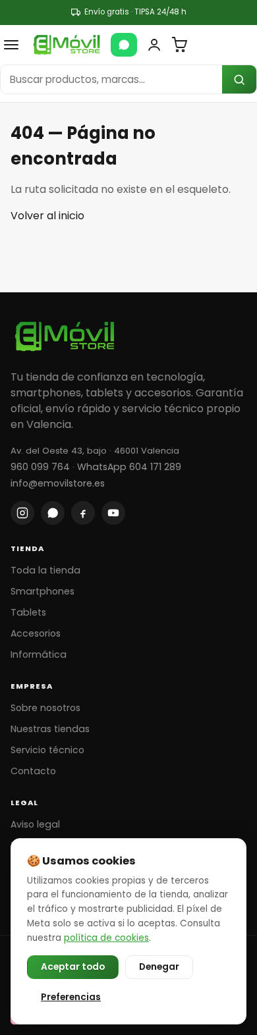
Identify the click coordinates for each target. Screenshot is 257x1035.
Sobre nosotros (45, 707)
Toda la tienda (45, 570)
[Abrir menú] (11, 44)
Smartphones (42, 591)
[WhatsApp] (124, 45)
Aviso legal (35, 824)
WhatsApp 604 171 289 (129, 466)
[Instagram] (22, 513)
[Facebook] (83, 513)
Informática (39, 654)
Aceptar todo (73, 967)
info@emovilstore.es (58, 483)
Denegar (159, 967)
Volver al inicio (47, 215)
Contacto (33, 771)
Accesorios (36, 633)
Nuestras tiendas (50, 728)
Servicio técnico (47, 749)
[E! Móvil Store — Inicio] (66, 45)
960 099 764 (40, 466)
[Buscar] (239, 79)
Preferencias (71, 997)
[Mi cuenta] (154, 45)
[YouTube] (113, 513)
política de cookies (106, 938)
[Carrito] (179, 45)
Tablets (28, 612)
